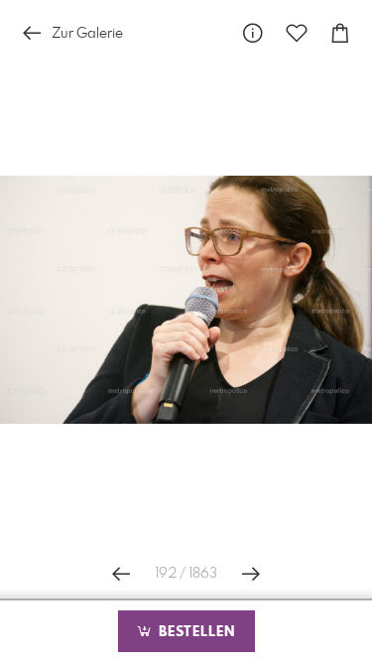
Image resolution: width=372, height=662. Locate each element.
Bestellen (194, 632)
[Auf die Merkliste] (297, 33)
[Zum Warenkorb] (340, 33)
